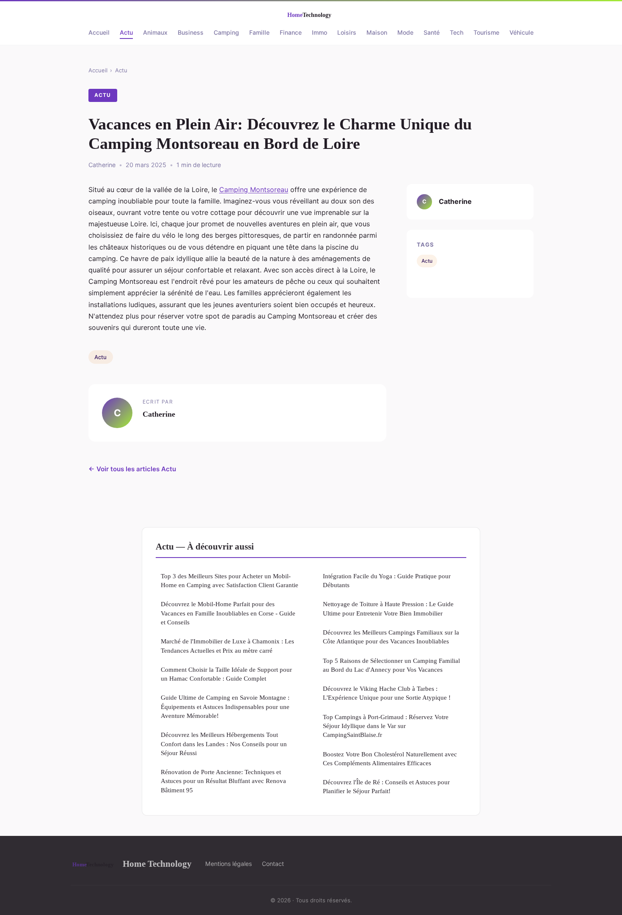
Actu (126, 32)
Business (191, 32)
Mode (405, 32)
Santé (432, 32)
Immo (319, 32)
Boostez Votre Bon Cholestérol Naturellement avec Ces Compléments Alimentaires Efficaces (390, 758)
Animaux (155, 32)
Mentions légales (228, 863)
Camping (226, 32)
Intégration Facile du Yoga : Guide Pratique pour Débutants (387, 580)
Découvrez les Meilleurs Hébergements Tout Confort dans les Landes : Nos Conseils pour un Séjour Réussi (224, 743)
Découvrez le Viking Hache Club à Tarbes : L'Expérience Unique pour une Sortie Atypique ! (387, 693)
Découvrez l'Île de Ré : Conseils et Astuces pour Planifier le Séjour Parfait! (386, 786)
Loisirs (346, 32)
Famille (259, 32)
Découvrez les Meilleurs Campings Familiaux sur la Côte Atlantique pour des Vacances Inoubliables (391, 637)
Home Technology (157, 863)
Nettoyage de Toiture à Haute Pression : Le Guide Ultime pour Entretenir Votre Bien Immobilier (388, 608)
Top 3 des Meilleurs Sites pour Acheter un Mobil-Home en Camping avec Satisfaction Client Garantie (229, 580)
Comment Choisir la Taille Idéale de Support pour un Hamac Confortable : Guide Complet (226, 674)
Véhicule (521, 32)
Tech (456, 32)
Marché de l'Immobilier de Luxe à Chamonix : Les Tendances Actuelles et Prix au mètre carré (227, 645)
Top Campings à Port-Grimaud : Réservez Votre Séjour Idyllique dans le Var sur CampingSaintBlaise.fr (386, 726)
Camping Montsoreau (253, 189)
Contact (273, 863)
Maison (376, 32)
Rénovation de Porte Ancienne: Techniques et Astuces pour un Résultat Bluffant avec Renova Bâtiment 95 (223, 781)
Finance (291, 32)
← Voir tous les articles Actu (132, 469)
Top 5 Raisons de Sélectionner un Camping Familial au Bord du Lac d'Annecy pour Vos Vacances (391, 665)
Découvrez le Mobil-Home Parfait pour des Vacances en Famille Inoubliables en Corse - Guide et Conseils (228, 613)
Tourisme (486, 32)
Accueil (99, 32)
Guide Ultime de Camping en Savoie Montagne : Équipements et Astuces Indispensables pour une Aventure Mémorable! (225, 706)
